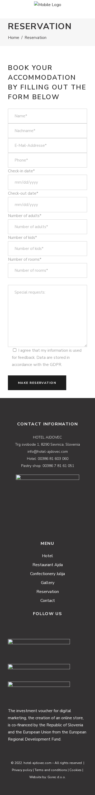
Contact (47, 600)
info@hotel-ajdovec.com (47, 451)
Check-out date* (23, 193)
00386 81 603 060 (53, 458)
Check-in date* (21, 171)
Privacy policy (22, 770)
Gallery (47, 583)
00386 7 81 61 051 (58, 465)
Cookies (75, 770)
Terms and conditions (51, 770)
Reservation (47, 592)
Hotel (47, 556)
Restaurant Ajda (47, 565)
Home (13, 37)
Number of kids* (22, 237)
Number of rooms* (24, 259)
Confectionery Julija (47, 574)
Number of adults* (24, 215)
